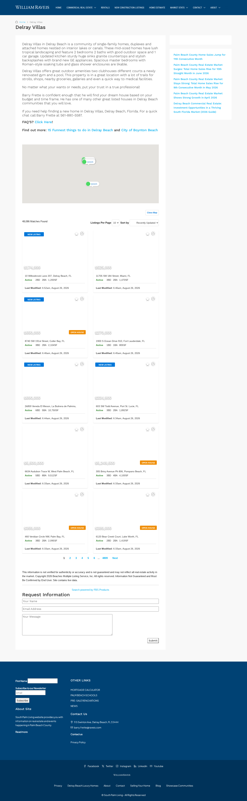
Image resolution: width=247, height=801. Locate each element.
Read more (21, 731)
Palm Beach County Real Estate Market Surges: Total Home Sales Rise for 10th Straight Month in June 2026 (198, 69)
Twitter (109, 766)
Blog (158, 785)
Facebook (93, 766)
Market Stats (177, 7)
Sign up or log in (149, 137)
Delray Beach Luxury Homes (83, 785)
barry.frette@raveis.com (87, 727)
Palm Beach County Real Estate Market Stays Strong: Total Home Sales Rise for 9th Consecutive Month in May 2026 (198, 83)
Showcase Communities (179, 785)
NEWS (74, 705)
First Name (21, 680)
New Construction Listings (129, 7)
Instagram (125, 766)
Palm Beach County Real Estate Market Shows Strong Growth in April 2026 (198, 95)
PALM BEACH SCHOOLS (84, 695)
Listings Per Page (101, 222)
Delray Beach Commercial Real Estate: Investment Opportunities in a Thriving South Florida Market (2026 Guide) (198, 107)
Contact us (77, 734)
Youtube (158, 766)
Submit (153, 640)
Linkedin (142, 766)
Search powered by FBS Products (90, 589)
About (213, 7)
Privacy (58, 785)
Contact (197, 7)
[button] (88, 162)
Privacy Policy (78, 742)
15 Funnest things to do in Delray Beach (80, 130)
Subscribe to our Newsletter (30, 688)
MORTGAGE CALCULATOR (85, 689)
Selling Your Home (140, 785)
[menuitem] (226, 7)
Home (58, 7)
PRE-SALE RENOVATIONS (85, 700)
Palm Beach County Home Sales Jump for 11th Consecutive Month (199, 56)
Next (115, 558)
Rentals (105, 7)
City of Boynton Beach (139, 130)
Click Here (43, 122)
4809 (105, 558)
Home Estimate (157, 7)
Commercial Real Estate (80, 7)
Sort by (124, 222)
